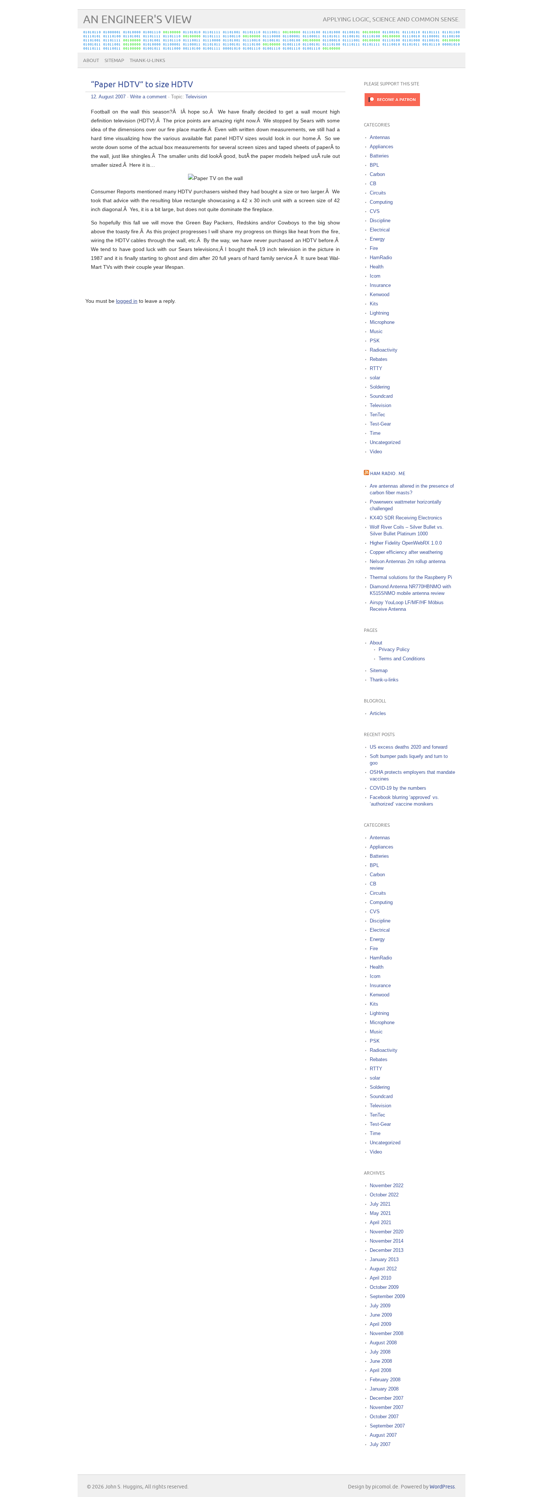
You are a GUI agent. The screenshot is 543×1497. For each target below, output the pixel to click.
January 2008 (384, 1389)
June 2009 (381, 1315)
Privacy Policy (394, 649)
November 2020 (386, 1231)
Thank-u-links (147, 60)
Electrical (380, 230)
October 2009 (384, 1287)
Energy (377, 239)
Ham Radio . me (387, 473)
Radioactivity (383, 350)
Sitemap (114, 60)
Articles (378, 713)
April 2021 (380, 1222)
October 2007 (384, 1416)
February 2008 (385, 1379)
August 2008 (383, 1342)
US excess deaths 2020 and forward (408, 747)
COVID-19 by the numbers (398, 788)
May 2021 (380, 1213)
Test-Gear (380, 424)
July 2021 (380, 1204)
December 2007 (386, 1398)
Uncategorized (385, 442)
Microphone (382, 322)
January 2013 (384, 1259)
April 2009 (380, 1324)
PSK (375, 340)
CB (373, 183)
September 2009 (387, 1296)
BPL (374, 165)
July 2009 (380, 1305)
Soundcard (381, 396)
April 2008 (380, 1370)
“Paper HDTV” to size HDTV (142, 85)
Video (376, 451)
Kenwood (379, 294)
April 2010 (380, 1278)
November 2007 (386, 1407)
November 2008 (386, 1333)
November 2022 (386, 1185)
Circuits (378, 193)
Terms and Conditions (402, 658)
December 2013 (386, 1250)
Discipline (380, 220)
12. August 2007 (108, 96)
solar (375, 377)
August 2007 (383, 1435)
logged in (126, 301)
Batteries (379, 156)
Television (196, 96)
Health (376, 267)
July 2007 (380, 1444)
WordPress (442, 1487)
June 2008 (381, 1361)
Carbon (377, 174)
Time (375, 433)
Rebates (378, 359)
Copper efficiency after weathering (406, 552)
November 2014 (386, 1241)
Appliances (381, 146)
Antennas (380, 137)
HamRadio (381, 257)
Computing (381, 202)
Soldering (380, 387)
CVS (375, 211)
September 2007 (387, 1426)
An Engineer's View (137, 20)
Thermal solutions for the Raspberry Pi (411, 577)
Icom (375, 276)
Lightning (379, 313)
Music (376, 331)
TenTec (377, 414)
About (91, 60)
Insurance (380, 285)
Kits (374, 303)
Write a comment (148, 96)
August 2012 (383, 1268)
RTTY (376, 368)
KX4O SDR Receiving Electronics (406, 518)
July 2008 (380, 1352)
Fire (374, 248)
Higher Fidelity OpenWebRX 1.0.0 (406, 543)
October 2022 (384, 1195)
